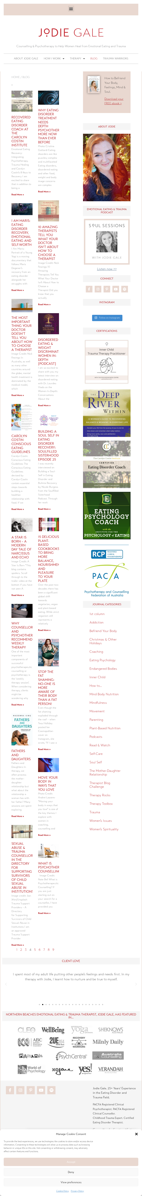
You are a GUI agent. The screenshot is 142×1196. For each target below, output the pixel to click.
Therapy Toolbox (101, 804)
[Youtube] (115, 289)
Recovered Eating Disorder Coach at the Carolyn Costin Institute (21, 131)
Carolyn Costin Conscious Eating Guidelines (21, 444)
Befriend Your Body (103, 631)
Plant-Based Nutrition (105, 728)
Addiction (96, 622)
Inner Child (97, 677)
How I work (52, 58)
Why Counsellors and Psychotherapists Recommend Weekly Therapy (27, 635)
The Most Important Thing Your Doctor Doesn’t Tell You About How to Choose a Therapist (21, 334)
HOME (15, 77)
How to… (95, 686)
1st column (97, 614)
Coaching (96, 652)
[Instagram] (98, 289)
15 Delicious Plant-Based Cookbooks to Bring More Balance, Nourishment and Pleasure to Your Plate (50, 559)
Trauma (94, 812)
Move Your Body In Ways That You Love (48, 784)
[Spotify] (124, 289)
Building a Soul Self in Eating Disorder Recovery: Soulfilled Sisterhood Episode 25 (48, 445)
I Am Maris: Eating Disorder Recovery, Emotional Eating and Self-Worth (21, 233)
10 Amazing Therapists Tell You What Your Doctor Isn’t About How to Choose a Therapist (48, 243)
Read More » (17, 194)
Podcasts (95, 737)
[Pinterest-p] (107, 289)
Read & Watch (99, 745)
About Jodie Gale (26, 58)
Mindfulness (98, 703)
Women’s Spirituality (104, 829)
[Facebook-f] (89, 289)
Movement (97, 711)
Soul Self (95, 762)
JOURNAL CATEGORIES (106, 604)
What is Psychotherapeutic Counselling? (55, 867)
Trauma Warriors (115, 58)
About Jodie (106, 126)
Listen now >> (107, 269)
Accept (71, 1162)
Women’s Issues (100, 821)
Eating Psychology (102, 660)
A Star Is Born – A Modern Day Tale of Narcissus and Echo (21, 547)
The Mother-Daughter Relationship (105, 772)
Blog (93, 58)
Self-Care (96, 754)
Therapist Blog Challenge (99, 785)
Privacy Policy (77, 1191)
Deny (71, 1172)
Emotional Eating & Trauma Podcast (107, 211)
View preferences (71, 1182)
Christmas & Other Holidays (103, 641)
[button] (136, 1134)
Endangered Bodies (103, 669)
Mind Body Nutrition (104, 694)
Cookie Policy (62, 1191)
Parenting (96, 720)
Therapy (75, 58)
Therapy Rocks (99, 795)
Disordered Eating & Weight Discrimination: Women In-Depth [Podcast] (51, 352)
